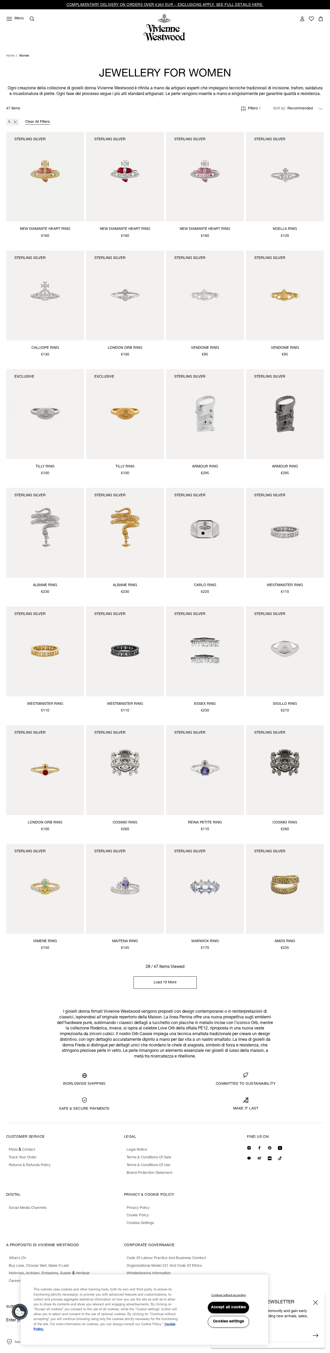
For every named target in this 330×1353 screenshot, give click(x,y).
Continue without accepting (228, 1295)
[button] (20, 1312)
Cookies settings (228, 1321)
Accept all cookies (228, 1307)
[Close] (315, 1302)
